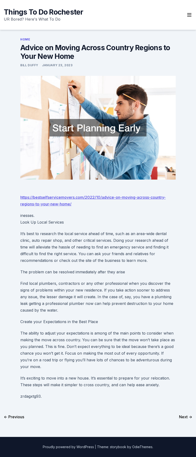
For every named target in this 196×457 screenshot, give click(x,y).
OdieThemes (142, 447)
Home (25, 39)
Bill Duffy (29, 65)
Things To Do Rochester (43, 12)
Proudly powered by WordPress (69, 447)
